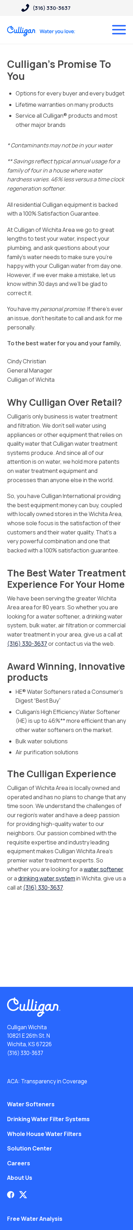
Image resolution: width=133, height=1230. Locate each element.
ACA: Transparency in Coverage (47, 1081)
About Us (19, 1178)
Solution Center (29, 1148)
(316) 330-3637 (27, 644)
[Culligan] (41, 31)
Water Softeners (31, 1104)
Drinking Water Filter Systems (48, 1119)
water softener (103, 869)
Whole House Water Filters (44, 1134)
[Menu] (119, 29)
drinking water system (46, 878)
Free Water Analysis (34, 1219)
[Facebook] (10, 1194)
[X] (23, 1194)
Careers (18, 1163)
